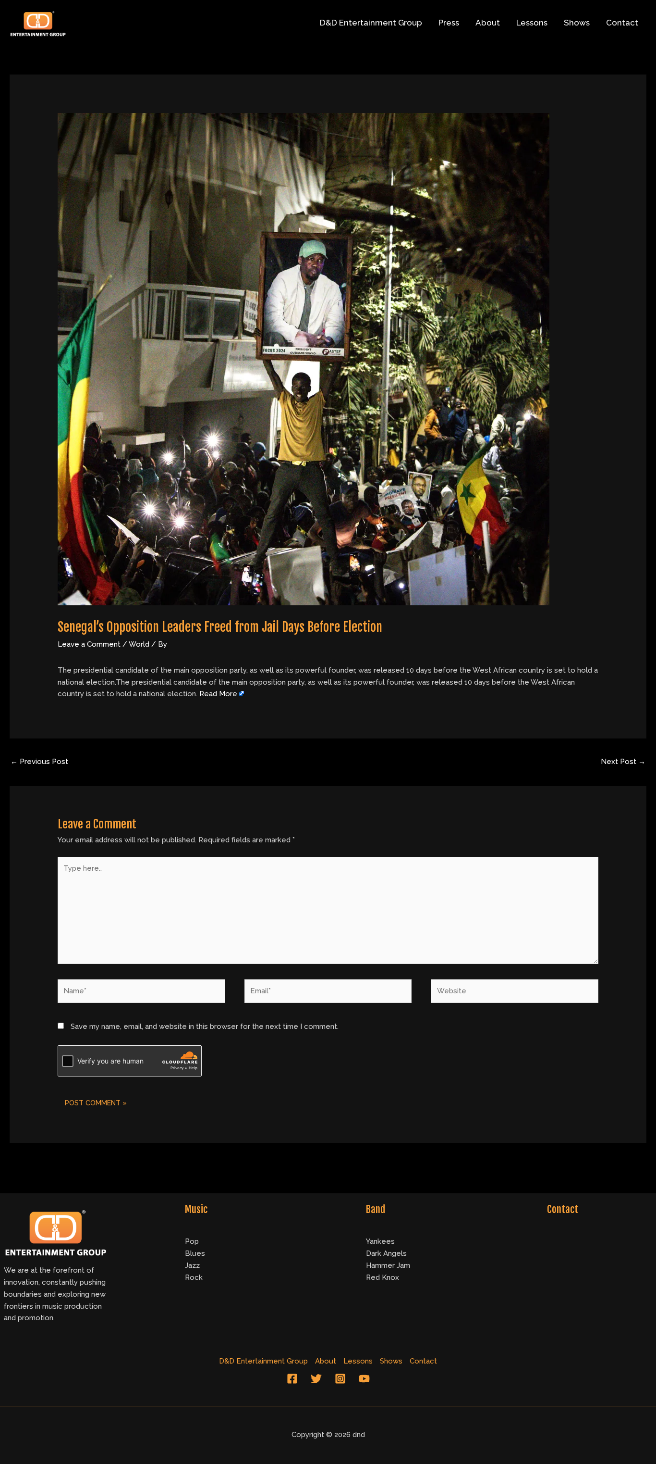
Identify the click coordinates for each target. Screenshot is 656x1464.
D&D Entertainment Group (371, 22)
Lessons (531, 22)
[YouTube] (364, 1378)
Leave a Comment (89, 644)
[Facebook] (292, 1378)
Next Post (623, 761)
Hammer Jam (388, 1265)
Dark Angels (386, 1253)
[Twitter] (316, 1378)
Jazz (192, 1265)
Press (448, 22)
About (487, 22)
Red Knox (382, 1277)
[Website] (514, 993)
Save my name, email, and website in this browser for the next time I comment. (205, 1026)
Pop (192, 1241)
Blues (195, 1253)
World (139, 644)
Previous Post (39, 761)
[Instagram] (340, 1378)
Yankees (380, 1241)
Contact (622, 22)
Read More (218, 693)
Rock (194, 1277)
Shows (577, 22)
